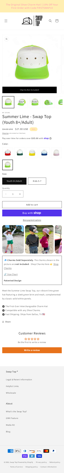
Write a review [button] (32, 350)
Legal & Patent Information (19, 379)
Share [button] (8, 321)
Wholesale (11, 393)
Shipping (5, 133)
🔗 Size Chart (11, 274)
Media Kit (10, 425)
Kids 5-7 (37, 181)
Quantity (6, 188)
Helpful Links (12, 386)
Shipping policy (31, 467)
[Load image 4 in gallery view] (48, 102)
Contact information (48, 467)
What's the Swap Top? (16, 411)
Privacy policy (41, 462)
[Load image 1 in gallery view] (8, 102)
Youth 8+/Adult (14, 181)
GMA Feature (12, 418)
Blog (8, 431)
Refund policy (55, 462)
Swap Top (13, 462)
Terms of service (16, 467)
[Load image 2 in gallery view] (22, 102)
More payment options (32, 220)
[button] (6, 21)
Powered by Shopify (25, 462)
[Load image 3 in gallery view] (35, 102)
